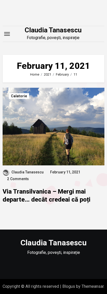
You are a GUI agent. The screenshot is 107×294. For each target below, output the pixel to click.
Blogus (68, 286)
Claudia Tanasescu (53, 30)
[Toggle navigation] (7, 34)
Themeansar (93, 286)
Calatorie (19, 96)
